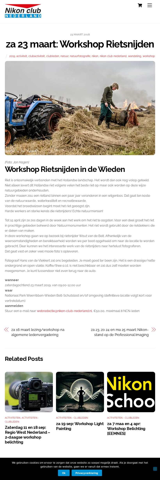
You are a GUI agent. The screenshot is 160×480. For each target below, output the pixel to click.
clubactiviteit (36, 56)
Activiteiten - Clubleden (72, 418)
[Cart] (140, 5)
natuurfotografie (80, 56)
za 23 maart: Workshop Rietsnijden (80, 44)
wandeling (134, 56)
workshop (149, 56)
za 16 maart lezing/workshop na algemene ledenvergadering (37, 332)
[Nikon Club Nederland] (23, 16)
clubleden (52, 56)
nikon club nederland (113, 56)
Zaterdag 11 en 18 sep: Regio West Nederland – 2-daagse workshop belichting (27, 434)
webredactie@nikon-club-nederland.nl (64, 311)
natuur (64, 56)
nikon (95, 56)
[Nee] (155, 469)
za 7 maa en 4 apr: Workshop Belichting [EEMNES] (126, 428)
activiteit (21, 56)
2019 (12, 56)
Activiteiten (12, 418)
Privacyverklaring (87, 473)
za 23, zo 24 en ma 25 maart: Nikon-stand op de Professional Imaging (120, 332)
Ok (64, 473)
